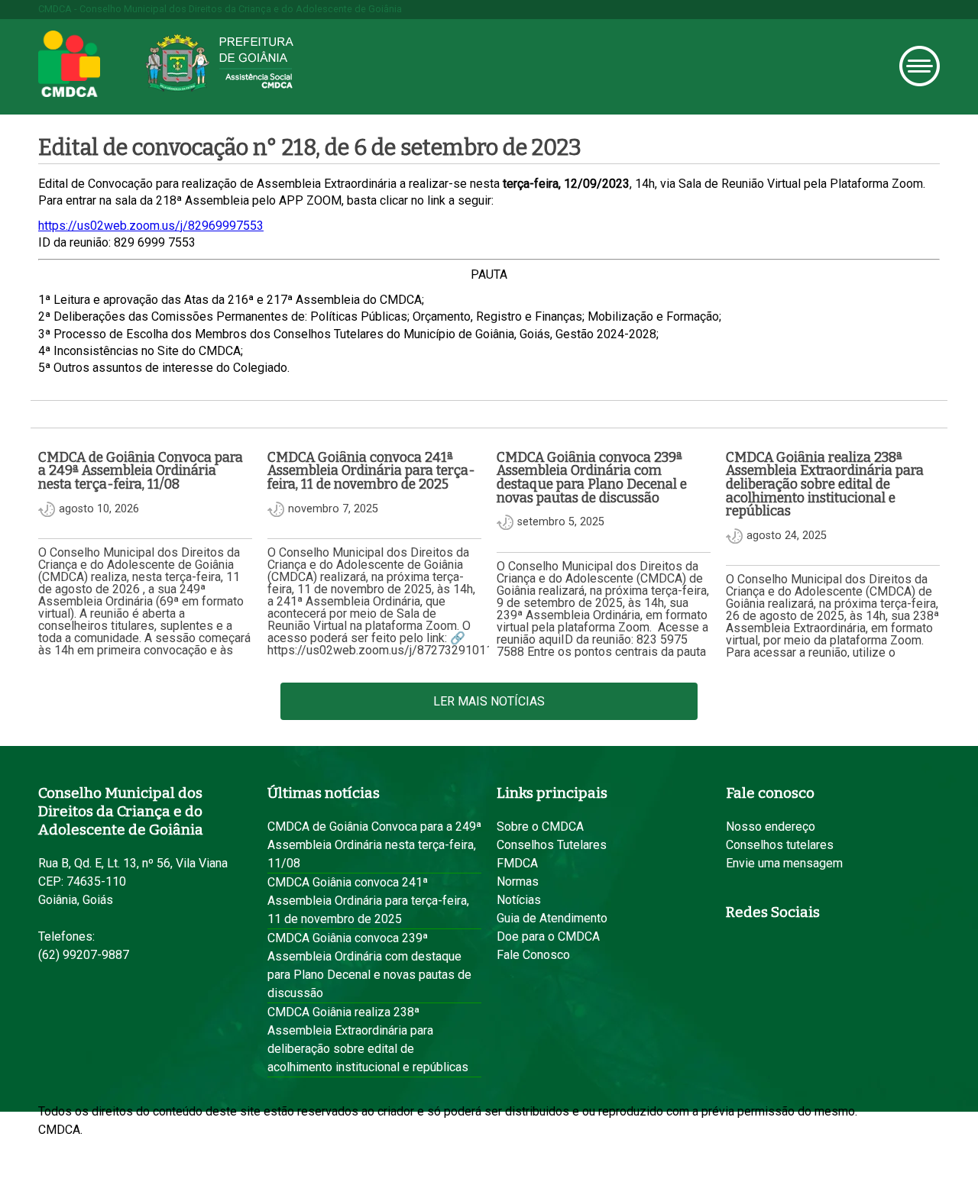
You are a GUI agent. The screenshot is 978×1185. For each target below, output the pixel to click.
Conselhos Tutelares (552, 845)
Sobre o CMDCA (540, 826)
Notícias (519, 900)
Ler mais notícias (489, 701)
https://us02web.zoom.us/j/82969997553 (151, 225)
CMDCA (69, 64)
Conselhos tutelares (780, 845)
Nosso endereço (770, 826)
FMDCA (517, 863)
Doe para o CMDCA (548, 936)
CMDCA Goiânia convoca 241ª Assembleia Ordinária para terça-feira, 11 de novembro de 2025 (368, 900)
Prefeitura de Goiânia (219, 63)
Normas (518, 881)
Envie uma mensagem (784, 863)
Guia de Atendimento (552, 918)
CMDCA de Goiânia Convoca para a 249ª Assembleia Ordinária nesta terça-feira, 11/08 (374, 844)
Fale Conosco (533, 955)
